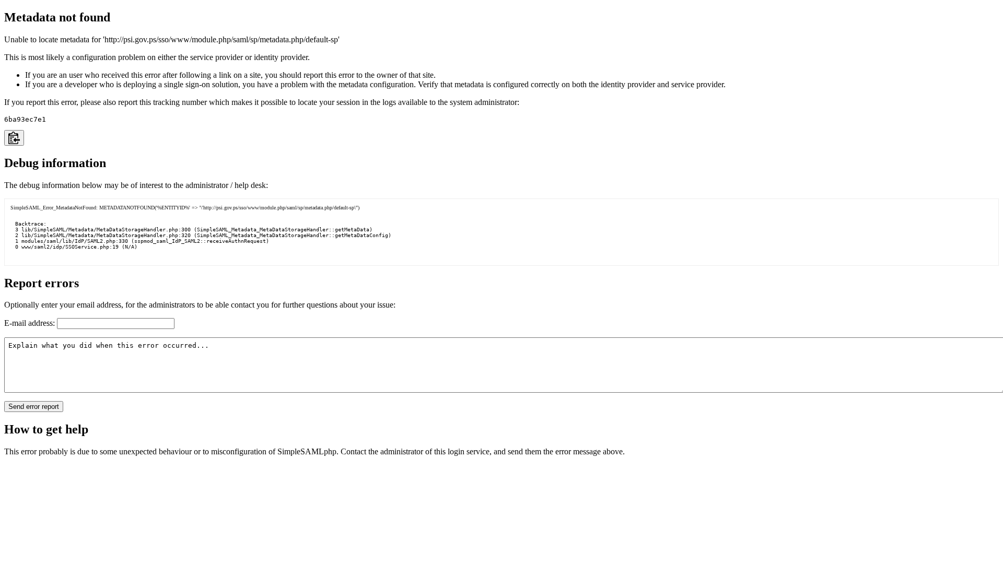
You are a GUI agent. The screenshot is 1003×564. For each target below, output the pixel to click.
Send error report (33, 406)
